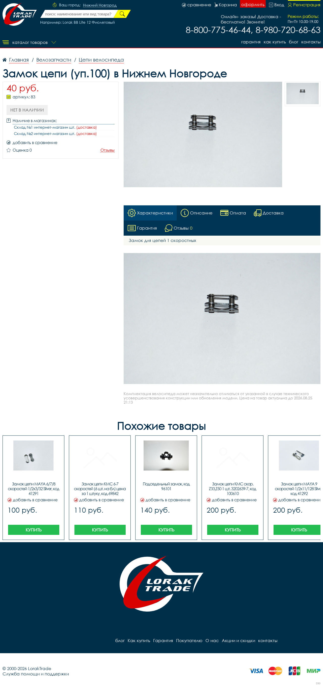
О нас (212, 640)
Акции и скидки (238, 640)
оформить (252, 4)
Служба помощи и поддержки (36, 673)
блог (293, 41)
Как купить (275, 41)
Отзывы (107, 150)
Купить (34, 529)
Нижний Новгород (100, 5)
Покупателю (189, 640)
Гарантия (251, 41)
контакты (310, 41)
